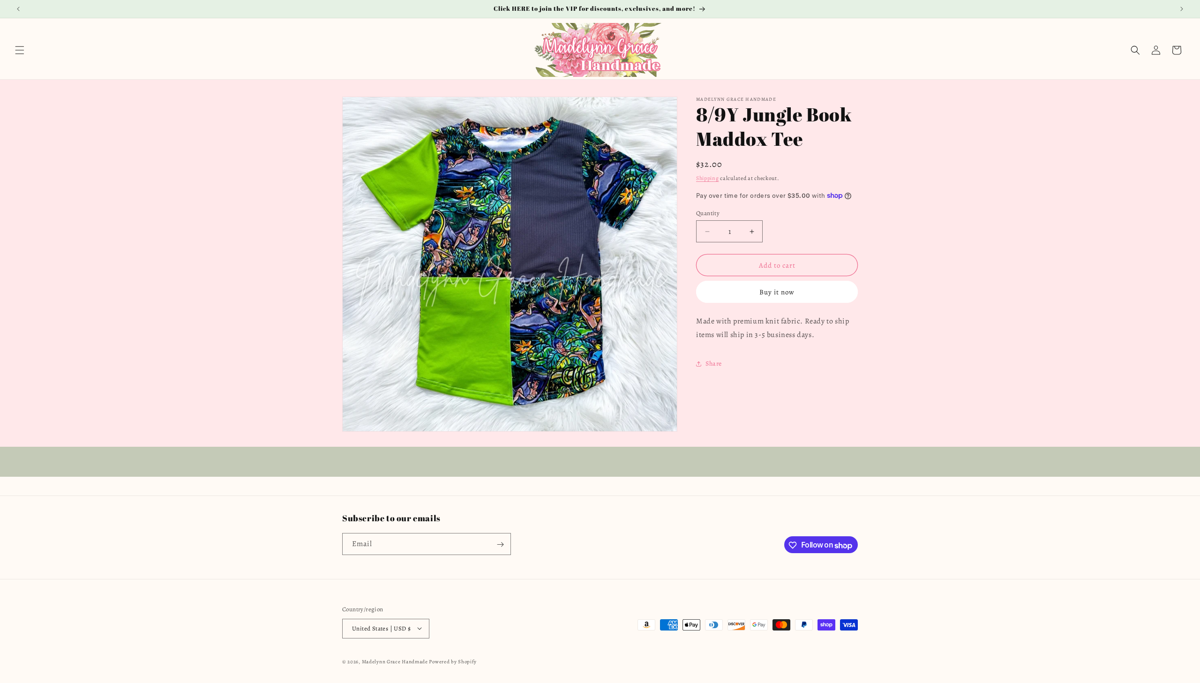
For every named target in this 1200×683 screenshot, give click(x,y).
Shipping (707, 178)
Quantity (708, 213)
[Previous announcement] (18, 9)
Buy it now (777, 292)
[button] (19, 50)
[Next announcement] (1181, 9)
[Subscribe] (500, 544)
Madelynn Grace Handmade (395, 661)
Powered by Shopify (453, 661)
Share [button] (713, 363)
